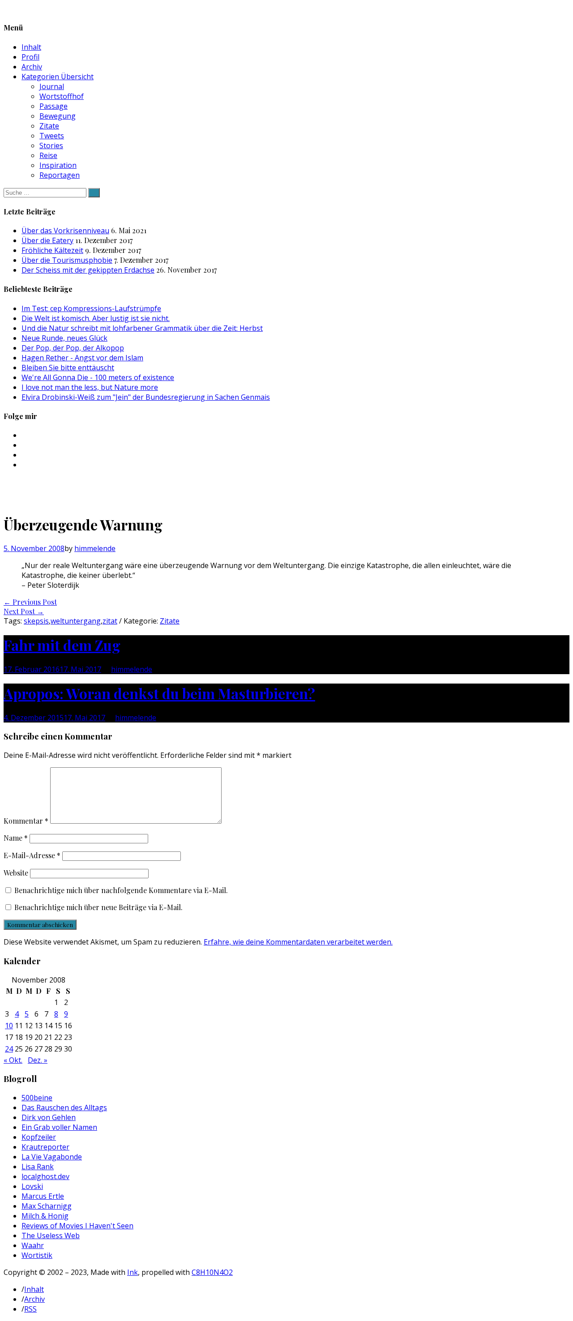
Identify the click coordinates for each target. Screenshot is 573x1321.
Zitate (49, 126)
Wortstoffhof (61, 96)
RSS (30, 1309)
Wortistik (36, 1255)
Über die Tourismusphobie (66, 260)
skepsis (36, 621)
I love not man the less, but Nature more (89, 387)
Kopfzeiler (38, 1137)
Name (16, 837)
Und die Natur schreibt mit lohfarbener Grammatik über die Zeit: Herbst (142, 328)
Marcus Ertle (42, 1196)
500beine (36, 1098)
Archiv (31, 67)
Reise (48, 155)
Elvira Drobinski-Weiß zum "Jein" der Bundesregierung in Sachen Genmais (145, 397)
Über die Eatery (47, 240)
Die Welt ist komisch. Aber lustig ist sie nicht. (95, 318)
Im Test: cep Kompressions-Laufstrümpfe (91, 308)
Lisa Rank (37, 1166)
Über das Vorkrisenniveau (65, 230)
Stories (51, 145)
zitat (110, 621)
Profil (30, 57)
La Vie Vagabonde (51, 1157)
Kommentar (26, 820)
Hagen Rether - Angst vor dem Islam (82, 358)
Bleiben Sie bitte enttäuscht (67, 367)
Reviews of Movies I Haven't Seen (77, 1226)
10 (9, 1025)
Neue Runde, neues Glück (64, 338)
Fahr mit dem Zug (62, 644)
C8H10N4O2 (212, 1272)
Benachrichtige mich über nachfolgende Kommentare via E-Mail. (121, 890)
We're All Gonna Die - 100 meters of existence (97, 377)
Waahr (32, 1245)
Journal (51, 86)
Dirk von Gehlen (48, 1117)
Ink (132, 1272)
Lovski (32, 1186)
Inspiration (58, 165)
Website (16, 872)
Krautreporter (45, 1147)
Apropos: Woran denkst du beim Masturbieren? (159, 693)
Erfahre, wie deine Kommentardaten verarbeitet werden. (298, 942)
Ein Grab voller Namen (59, 1127)
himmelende (94, 548)
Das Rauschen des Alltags (64, 1107)
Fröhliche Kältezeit (52, 250)
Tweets (51, 136)
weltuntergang (76, 621)
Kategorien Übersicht (57, 76)
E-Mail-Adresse (32, 855)
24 (9, 1049)
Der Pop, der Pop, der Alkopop (72, 348)
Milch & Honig (44, 1216)
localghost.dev (45, 1176)
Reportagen (59, 175)
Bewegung (57, 116)
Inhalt (31, 47)
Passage (53, 106)
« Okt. (13, 1060)
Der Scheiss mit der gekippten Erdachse (87, 270)
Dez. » (37, 1060)
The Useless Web (50, 1235)
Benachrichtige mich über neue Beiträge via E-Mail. (98, 907)
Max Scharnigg (46, 1206)
